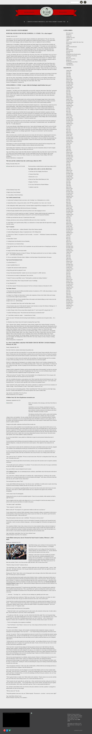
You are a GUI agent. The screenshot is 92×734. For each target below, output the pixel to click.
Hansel (23, 153)
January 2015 (69, 281)
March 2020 (68, 187)
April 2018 (68, 222)
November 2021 (69, 156)
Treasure (48, 336)
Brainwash (45, 326)
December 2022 (69, 137)
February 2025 (69, 97)
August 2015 (69, 270)
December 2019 (69, 191)
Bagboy (8, 326)
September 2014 (69, 287)
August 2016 (69, 252)
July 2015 (68, 272)
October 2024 (69, 103)
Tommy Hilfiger (43, 154)
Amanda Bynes (23, 324)
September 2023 (69, 123)
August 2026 (69, 70)
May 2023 (68, 129)
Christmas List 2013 (70, 37)
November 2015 (69, 265)
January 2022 (69, 153)
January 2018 (69, 226)
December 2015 (69, 264)
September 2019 (69, 196)
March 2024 (68, 114)
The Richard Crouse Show (72, 61)
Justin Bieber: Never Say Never (21, 533)
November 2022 (69, 138)
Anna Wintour (12, 151)
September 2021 (69, 159)
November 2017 (69, 229)
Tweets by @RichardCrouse (9, 713)
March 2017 (68, 241)
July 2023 (68, 126)
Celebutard (24, 327)
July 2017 (68, 235)
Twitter (81, 2)
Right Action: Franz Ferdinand (13, 192)
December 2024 (69, 100)
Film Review (13, 157)
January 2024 (69, 117)
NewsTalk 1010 (69, 51)
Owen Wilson (22, 154)
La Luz (39, 330)
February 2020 (69, 188)
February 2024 (69, 115)
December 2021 (69, 155)
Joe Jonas (28, 153)
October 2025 (69, 85)
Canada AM (68, 36)
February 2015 (69, 279)
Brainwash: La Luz (33, 176)
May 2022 (68, 147)
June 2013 (68, 308)
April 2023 (68, 131)
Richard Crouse (32, 533)
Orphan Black (43, 332)
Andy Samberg (19, 77)
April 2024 (68, 112)
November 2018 (69, 211)
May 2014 (68, 293)
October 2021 (69, 158)
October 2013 (69, 303)
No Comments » (19, 394)
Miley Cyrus (22, 332)
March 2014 (68, 296)
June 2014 (68, 291)
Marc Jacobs (50, 153)
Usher (39, 80)
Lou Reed (44, 330)
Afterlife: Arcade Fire (33, 187)
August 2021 (69, 161)
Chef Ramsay (30, 327)
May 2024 (68, 111)
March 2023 (68, 132)
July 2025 (68, 90)
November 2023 (69, 120)
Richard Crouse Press (15, 534)
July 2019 (68, 199)
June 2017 (68, 237)
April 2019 (68, 203)
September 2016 (69, 250)
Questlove (16, 80)
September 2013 (69, 305)
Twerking (52, 336)
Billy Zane (39, 151)
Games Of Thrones (21, 329)
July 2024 (68, 108)
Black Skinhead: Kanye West (13, 189)
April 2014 (68, 294)
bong (41, 326)
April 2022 (68, 149)
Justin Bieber (50, 77)
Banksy (11, 326)
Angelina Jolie (38, 324)
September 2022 (69, 141)
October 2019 (69, 194)
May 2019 (68, 202)
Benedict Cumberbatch (32, 151)
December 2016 (69, 246)
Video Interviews (69, 64)
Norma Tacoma (40, 79)
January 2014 (69, 299)
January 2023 (69, 135)
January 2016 (69, 262)
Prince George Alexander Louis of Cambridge (20, 333)
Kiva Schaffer (31, 79)
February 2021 (69, 170)
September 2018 (69, 214)
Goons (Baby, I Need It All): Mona (15, 194)
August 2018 (69, 215)
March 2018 (68, 223)
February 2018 (69, 225)
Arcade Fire (52, 324)
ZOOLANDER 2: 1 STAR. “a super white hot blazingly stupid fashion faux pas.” (28, 85)
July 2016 (68, 253)
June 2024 (68, 109)
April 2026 (68, 76)
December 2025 (69, 82)
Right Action (47, 333)
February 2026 (69, 79)
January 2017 (69, 244)
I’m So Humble (43, 77)
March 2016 (68, 259)
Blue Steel (44, 151)
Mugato (8, 154)
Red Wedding (41, 333)
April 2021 (68, 167)
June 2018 (68, 219)
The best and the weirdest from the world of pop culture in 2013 (23, 161)
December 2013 (69, 300)
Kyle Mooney (44, 153)
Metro (67, 48)
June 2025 (68, 91)
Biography (63, 12)
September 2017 (69, 232)
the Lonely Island (30, 80)
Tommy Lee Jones (42, 336)
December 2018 (69, 209)
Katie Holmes (31, 330)
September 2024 (69, 105)
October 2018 (69, 212)
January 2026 (69, 81)
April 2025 (68, 94)
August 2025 (69, 88)
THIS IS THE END (27, 336)
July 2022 (68, 144)
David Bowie (41, 327)
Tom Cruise (34, 336)
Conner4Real (25, 77)
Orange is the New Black (34, 332)
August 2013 (69, 306)
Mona (27, 332)
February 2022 (69, 152)
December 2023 (69, 119)
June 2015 (68, 273)
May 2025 (68, 93)
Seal (19, 80)
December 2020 (69, 173)
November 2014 (69, 284)
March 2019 (68, 205)
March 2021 (68, 169)
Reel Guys (68, 57)
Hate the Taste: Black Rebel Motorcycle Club (39, 179)
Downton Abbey (48, 327)
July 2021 (68, 162)
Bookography (29, 12)
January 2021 (69, 172)
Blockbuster (36, 326)
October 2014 (69, 285)
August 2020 (69, 179)
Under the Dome (9, 338)
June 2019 (68, 200)
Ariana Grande (18, 151)
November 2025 (69, 84)
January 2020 (69, 190)
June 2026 (68, 73)
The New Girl (42, 335)
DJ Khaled (31, 77)
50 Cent (10, 77)
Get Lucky (28, 329)
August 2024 (69, 106)
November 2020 (69, 175)
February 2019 (69, 206)
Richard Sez (13, 339)
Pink (45, 79)
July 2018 (68, 217)
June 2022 (68, 146)
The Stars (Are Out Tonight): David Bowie (38, 171)
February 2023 (69, 134)
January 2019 (69, 208)
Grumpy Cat (40, 329)
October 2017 (69, 231)
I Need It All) (46, 329)
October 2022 (69, 140)
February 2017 (69, 243)
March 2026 (68, 78)
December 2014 (69, 282)
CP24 (67, 40)
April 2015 (68, 276)
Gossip (67, 45)
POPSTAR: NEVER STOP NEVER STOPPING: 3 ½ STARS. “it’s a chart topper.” (29, 33)
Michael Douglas (15, 332)
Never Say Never (23, 393)
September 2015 (69, 269)
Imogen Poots (37, 77)
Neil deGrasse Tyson (14, 154)
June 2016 (68, 255)
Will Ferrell (49, 154)
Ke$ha (36, 330)
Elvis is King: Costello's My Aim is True (74, 42)
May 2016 (68, 256)
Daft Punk (36, 327)
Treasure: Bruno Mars (34, 174)
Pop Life (68, 52)
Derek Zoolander (18, 153)
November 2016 (69, 247)
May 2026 (68, 75)
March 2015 (68, 278)
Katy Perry (38, 153)
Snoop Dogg (23, 80)
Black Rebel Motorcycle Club (20, 326)
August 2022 (69, 143)
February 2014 (69, 297)
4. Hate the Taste (12, 324)
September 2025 (69, 87)
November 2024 (69, 102)
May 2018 (68, 220)
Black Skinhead (30, 326)
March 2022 (68, 150)
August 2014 (69, 288)
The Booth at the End (34, 335)
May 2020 (68, 184)
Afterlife (18, 324)
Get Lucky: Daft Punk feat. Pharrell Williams (38, 184)
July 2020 (68, 181)
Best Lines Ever (69, 33)
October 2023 (69, 122)
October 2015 (69, 267)
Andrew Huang (31, 324)
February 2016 (69, 261)
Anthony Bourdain (45, 324)
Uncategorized (13, 82)
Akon (14, 77)
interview (11, 393)
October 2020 (69, 176)
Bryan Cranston (18, 327)
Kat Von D (25, 330)
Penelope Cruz (29, 154)
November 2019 (69, 193)
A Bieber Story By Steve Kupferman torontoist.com (20, 397)
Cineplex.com (69, 39)
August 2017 (69, 234)
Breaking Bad (51, 326)
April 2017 (68, 240)
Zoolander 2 (8, 156)
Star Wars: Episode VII (16, 335)
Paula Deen (49, 332)
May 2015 (68, 275)
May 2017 (68, 238)
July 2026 (68, 72)
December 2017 (69, 228)
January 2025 (69, 99)
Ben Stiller (24, 151)
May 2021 (68, 165)
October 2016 (69, 249)
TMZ (36, 80)
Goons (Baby (34, 329)
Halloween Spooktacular (71, 46)
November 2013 (69, 302)
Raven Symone (34, 333)
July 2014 (68, 290)
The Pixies (48, 335)
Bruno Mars (11, 327)
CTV (7, 730)
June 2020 (68, 182)
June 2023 (68, 128)
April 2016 (68, 258)
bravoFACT (68, 34)
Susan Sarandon (36, 154)
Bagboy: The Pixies (33, 182)
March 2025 (68, 96)
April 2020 (68, 185)
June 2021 (68, 164)
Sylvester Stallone (25, 335)
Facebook (85, 2)
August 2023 (69, 125)
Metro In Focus (69, 49)
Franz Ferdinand (13, 329)
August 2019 (69, 197)
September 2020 (69, 178)
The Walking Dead (19, 336)
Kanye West (20, 330)
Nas (35, 79)
